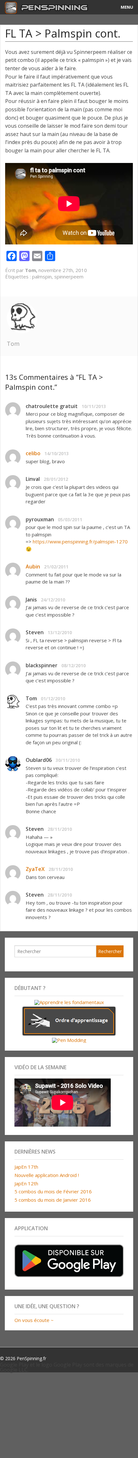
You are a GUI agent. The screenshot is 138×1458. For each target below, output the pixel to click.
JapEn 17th (26, 1167)
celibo (33, 453)
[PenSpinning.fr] (52, 7)
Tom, (32, 270)
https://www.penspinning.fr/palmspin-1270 (80, 541)
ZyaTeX (35, 869)
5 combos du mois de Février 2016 (53, 1191)
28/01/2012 (56, 479)
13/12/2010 (59, 632)
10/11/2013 (94, 406)
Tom (13, 343)
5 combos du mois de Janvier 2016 (52, 1200)
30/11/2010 (68, 760)
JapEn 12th (26, 1183)
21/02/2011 (56, 567)
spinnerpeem (68, 276)
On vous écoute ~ (34, 1320)
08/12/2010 (73, 665)
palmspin (42, 276)
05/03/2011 (70, 519)
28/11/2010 (59, 829)
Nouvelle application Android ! (46, 1175)
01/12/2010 (53, 698)
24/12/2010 (53, 600)
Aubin (33, 566)
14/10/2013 (56, 453)
